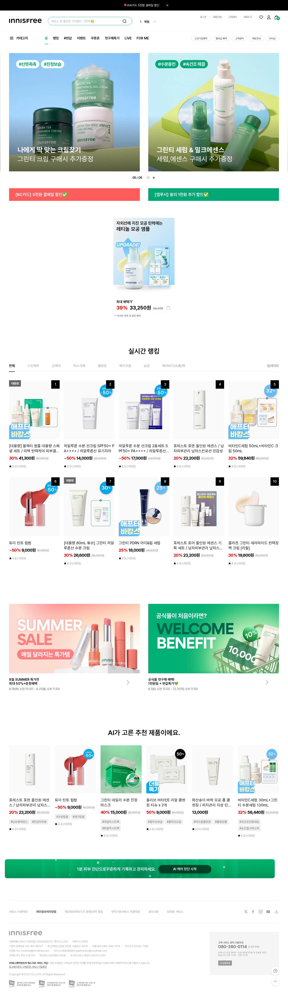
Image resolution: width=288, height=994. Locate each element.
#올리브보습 (155, 821)
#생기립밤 (79, 816)
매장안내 (256, 38)
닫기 (167, 5)
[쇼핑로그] (275, 971)
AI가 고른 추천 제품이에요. (144, 733)
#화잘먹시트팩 (110, 828)
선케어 (56, 366)
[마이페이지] (268, 17)
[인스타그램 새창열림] (261, 911)
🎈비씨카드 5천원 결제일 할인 (141, 5)
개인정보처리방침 (46, 911)
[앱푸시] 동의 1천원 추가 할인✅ (42, 194)
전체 (12, 366)
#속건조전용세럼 (249, 821)
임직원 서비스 (175, 911)
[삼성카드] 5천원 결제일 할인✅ (181, 194)
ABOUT (248, 17)
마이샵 (272, 38)
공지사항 (153, 911)
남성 (147, 366)
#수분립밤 (62, 816)
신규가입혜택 (201, 38)
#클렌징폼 (221, 821)
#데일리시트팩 (110, 821)
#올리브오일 (174, 821)
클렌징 (102, 366)
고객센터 (232, 17)
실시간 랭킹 (144, 351)
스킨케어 (33, 366)
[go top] (275, 981)
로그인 (203, 17)
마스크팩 (79, 366)
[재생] (154, 178)
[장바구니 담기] (168, 307)
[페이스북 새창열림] (253, 911)
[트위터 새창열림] (246, 911)
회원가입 (217, 17)
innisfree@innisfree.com (35, 950)
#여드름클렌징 (202, 821)
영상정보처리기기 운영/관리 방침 (84, 911)
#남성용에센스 (19, 821)
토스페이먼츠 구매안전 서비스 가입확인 (28, 966)
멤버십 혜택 (221, 38)
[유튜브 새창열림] (268, 911)
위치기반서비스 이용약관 (125, 911)
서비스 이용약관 (18, 911)
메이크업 (125, 366)
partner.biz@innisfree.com (91, 950)
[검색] (124, 21)
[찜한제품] (261, 17)
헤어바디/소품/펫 (173, 366)
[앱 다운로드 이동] (276, 911)
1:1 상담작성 (225, 963)
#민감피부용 (39, 821)
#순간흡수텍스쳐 (249, 828)
